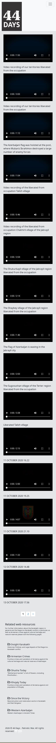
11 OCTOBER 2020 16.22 (16, 460)
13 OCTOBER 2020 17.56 (16, 602)
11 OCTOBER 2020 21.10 (16, 531)
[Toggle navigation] (50, 4)
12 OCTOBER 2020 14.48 (16, 566)
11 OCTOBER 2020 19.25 (16, 495)
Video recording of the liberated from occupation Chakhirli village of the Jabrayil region (26, 230)
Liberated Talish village (15, 424)
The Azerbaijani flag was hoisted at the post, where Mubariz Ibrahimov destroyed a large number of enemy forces (27, 148)
